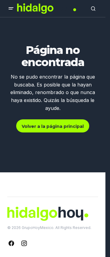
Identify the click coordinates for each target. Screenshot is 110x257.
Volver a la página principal (53, 126)
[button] (11, 8)
